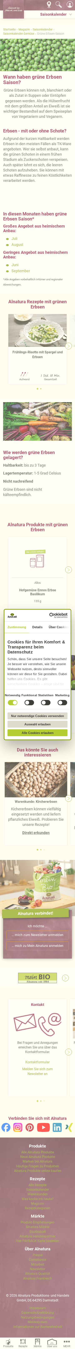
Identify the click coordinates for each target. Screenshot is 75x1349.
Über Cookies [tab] (59, 627)
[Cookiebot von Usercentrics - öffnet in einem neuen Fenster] (51, 615)
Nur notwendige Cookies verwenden (37, 715)
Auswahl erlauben (37, 724)
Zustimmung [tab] (17, 627)
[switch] (29, 702)
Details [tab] (37, 627)
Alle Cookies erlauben (38, 732)
